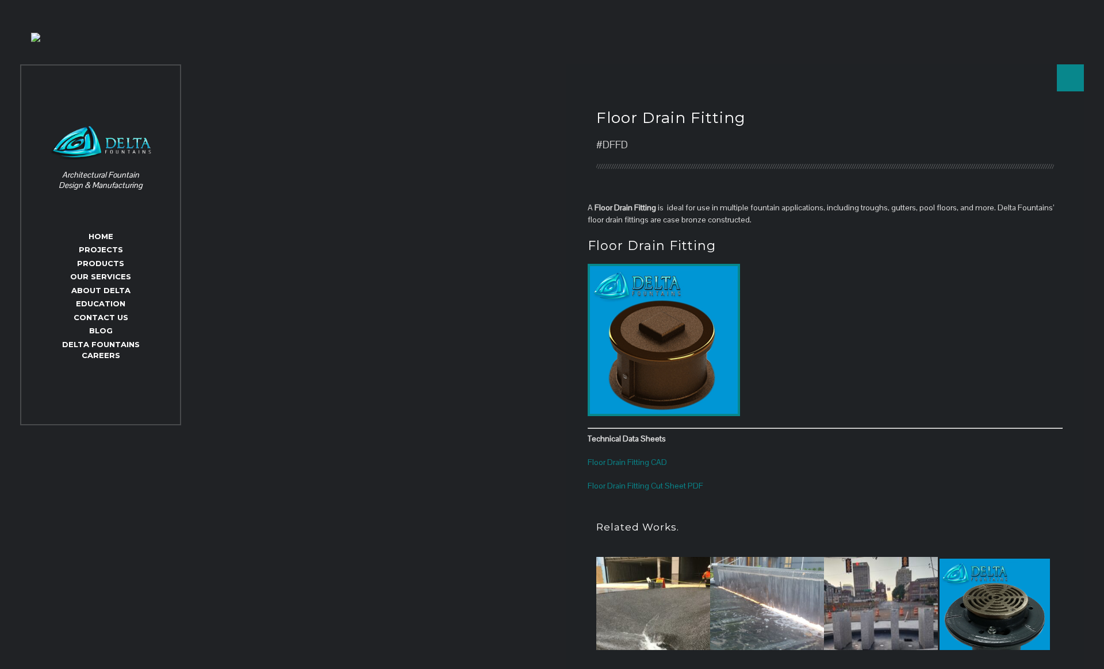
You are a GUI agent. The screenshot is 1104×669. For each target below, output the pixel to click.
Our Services (100, 276)
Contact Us (101, 317)
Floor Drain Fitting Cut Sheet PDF (645, 485)
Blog (101, 330)
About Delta (101, 290)
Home (101, 236)
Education (100, 303)
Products (100, 263)
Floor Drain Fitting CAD (627, 462)
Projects (101, 249)
